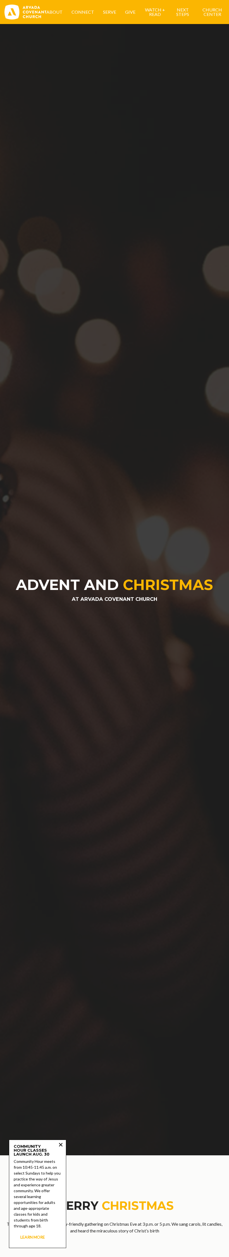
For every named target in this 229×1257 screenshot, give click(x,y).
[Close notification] (60, 1145)
